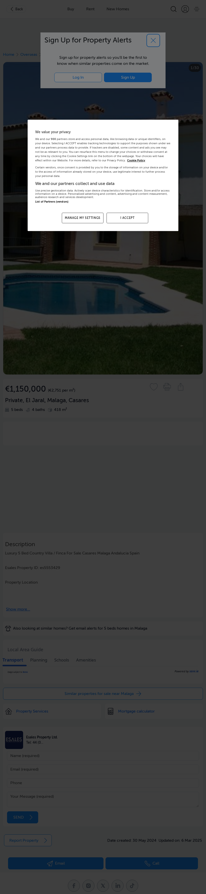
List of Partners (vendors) (51, 202)
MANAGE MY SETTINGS (82, 218)
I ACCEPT (127, 218)
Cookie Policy (136, 160)
